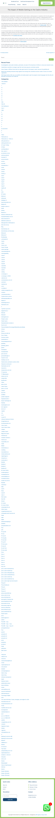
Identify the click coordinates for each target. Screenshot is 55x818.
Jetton (2, 382)
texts (2, 697)
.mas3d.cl (3, 83)
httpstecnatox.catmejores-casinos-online (10, 361)
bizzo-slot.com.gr (5, 224)
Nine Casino (4, 496)
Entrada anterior (4, 52)
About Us (24, 4)
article (2, 167)
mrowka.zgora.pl (4, 472)
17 (1, 97)
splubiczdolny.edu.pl (5, 683)
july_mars (3, 392)
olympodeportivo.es (5, 507)
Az (1, 190)
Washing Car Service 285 (6, 736)
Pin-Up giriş (3, 537)
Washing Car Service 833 (6, 738)
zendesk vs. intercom (6, 754)
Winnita (3, 744)
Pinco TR (3, 566)
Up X (2, 713)
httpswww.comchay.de (6, 364)
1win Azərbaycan (5, 106)
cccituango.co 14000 (6, 276)
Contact (19, 4)
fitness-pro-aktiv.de (5, 333)
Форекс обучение (5, 773)
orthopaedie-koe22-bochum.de (8, 513)
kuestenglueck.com (5, 404)
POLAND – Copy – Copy (6, 623)
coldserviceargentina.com (7, 290)
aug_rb (2, 183)
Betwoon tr (3, 212)
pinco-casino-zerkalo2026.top (7, 574)
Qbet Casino (4, 650)
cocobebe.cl (4, 288)
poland (2, 619)
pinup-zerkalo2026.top (6, 611)
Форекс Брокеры (5, 771)
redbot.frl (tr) (4, 656)
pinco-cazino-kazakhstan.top (7, 578)
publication (3, 648)
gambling (3, 343)
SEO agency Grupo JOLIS (41, 814)
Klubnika (3, 402)
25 (1, 120)
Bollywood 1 (3, 235)
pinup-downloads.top (5, 597)
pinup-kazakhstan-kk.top (6, 601)
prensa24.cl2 (4, 636)
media (2, 443)
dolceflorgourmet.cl (5, 302)
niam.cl (2, 494)
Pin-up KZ (3, 541)
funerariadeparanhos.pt (6, 341)
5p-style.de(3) (4, 128)
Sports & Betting (4, 685)
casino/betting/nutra (5, 251)
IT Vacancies (4, 372)
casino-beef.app (4, 249)
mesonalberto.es (5, 452)
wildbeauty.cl (4, 742)
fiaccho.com (4, 325)
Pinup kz (3, 587)
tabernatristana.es (5, 693)
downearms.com (5, 304)
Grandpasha (4, 349)
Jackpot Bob (4, 378)
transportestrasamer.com (6, 703)
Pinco (2, 552)
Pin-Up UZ (3, 546)
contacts (3, 292)
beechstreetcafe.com (6, 202)
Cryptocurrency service (6, 296)
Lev (2, 413)
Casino (2, 241)
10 (1, 87)
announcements (4, 159)
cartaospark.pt (4, 239)
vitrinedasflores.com (5, 732)
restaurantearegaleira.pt (6, 660)
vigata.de (3, 730)
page (2, 517)
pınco (2, 615)
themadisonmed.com (5, 701)
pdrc (2, 529)
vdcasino (3, 724)
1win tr (2, 108)
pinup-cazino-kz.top (5, 595)
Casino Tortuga (4, 247)
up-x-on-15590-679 (5, 717)
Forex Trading (4, 335)
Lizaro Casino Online (5, 427)
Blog (2, 226)
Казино (3, 760)
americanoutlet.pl (5, 155)
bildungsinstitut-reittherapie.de (8, 222)
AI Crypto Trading (5, 145)
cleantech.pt (4, 284)
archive (3, 161)
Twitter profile (43, 25)
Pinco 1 (2, 554)
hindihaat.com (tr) (5, 359)
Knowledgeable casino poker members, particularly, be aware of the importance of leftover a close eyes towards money (27, 65)
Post (2, 629)
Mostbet (3, 462)
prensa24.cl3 (4, 638)
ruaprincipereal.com (5, 664)
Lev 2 (2, 415)
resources (3, 658)
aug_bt (2, 181)
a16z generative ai (5, 140)
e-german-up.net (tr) (5, 308)
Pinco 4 (3, 560)
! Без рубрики (4, 81)
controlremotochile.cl (5, 294)
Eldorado (3, 312)
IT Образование (4, 374)
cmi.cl (2, 286)
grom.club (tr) (4, 353)
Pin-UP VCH (4, 548)
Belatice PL (3, 204)
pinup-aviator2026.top (6, 593)
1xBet (2, 110)
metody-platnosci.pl (5, 453)
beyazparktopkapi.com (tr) (7, 216)
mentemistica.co (5, 447)
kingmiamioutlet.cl (5, 398)
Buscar (2, 57)
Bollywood (3, 233)
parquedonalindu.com (6, 525)
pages (2, 519)
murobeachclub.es (5, 478)
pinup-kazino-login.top (6, 605)
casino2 (3, 257)
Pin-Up (2, 533)
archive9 (3, 163)
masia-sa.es (4, 439)
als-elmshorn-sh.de (5, 153)
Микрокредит (4, 763)
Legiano (3, 411)
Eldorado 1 (3, 314)
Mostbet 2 (3, 464)
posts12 (3, 632)
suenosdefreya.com (5, 689)
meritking (3, 449)
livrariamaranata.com (6, 423)
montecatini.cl (4, 460)
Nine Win (3, 499)
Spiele (2, 679)
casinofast (3, 265)
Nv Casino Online (5, 505)
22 (1, 116)
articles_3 (3, 173)
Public (2, 646)
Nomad (2, 501)
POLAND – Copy (4, 621)
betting (2, 210)
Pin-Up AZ (3, 535)
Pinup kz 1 (3, 589)
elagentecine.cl (4, 310)
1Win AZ (3, 104)
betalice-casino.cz (5, 206)
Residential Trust (15, 1)
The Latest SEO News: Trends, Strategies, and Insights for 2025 (15, 699)
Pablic (2, 515)
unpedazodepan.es (5, 711)
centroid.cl (3, 282)
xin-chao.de (3, 746)
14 (1, 93)
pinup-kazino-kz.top (5, 603)
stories (2, 687)
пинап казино (23, 41)
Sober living (3, 675)
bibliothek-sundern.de (6, 220)
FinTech (3, 329)
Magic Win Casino (5, 433)
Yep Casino (3, 748)
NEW (2, 486)
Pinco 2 (3, 556)
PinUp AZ (3, 582)
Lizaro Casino (4, 425)
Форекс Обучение (5, 775)
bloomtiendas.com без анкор (7, 230)
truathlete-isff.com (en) (6, 707)
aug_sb (2, 185)
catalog (3, 271)
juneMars (3, 394)
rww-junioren (4, 666)
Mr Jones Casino (5, 470)
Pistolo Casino (4, 613)
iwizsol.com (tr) (4, 376)
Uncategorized (4, 709)
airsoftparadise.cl (5, 149)
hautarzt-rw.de (4, 357)
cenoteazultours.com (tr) (6, 280)
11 (1, 89)
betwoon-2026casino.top (6, 214)
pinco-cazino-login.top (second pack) (9, 580)
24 (1, 118)
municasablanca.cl (5, 476)
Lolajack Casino (4, 431)
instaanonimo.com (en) (6, 370)
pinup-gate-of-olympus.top (7, 599)
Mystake (3, 482)
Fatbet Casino (4, 321)
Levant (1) (3, 417)
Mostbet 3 (3, 466)
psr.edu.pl (3, 644)
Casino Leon (4, 245)
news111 (3, 492)
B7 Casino (3, 194)
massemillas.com (5, 441)
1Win (2, 102)
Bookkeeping (4, 237)
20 (1, 114)
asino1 (2, 175)
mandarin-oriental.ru (5, 437)
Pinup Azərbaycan (5, 584)
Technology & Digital (5, 695)
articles (2, 171)
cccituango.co (4, 273)
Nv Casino (3, 503)
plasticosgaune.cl (5, 617)
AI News (3, 147)
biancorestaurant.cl (5, 218)
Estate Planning (11, 4)
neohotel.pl (3, 484)
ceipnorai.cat (4, 277)
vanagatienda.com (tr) (6, 722)
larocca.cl (3, 408)
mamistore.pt (4, 435)
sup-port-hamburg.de (6, 691)
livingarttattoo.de (5, 421)
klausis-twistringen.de (6, 400)
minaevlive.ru (4, 458)
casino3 (3, 259)
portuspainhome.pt (5, 627)
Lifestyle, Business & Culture (7, 419)
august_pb (3, 188)
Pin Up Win (3, 531)
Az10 (2, 192)
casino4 (3, 261)
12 (1, 91)
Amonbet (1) (4, 157)
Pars (2, 527)
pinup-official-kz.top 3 (6, 609)
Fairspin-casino (4, 318)
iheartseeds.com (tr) (5, 365)
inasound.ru (3, 368)
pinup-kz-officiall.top (5, 607)
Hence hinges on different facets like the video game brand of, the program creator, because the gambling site (25, 69)
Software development (6, 677)
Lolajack (3, 429)
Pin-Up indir (3, 539)
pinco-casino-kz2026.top (6, 570)
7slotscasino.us (4, 136)
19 (1, 100)
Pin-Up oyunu (4, 544)
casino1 (3, 255)
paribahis (3, 523)
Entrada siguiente (50, 52)
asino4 (2, 177)
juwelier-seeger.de (5, 396)
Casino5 (3, 263)
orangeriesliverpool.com (6, 511)
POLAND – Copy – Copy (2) (7, 625)
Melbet (2, 445)
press (2, 640)
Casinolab (3, 267)
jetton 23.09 (4, 384)
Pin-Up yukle (4, 550)
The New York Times (17, 35)
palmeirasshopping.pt (6, 521)
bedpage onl (4, 200)
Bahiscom (3, 196)
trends (2, 705)
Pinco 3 (3, 558)
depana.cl (3, 300)
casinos (3, 269)
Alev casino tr (4, 151)
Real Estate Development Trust (27, 1)
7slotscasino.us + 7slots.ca (7, 138)
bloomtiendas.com (5, 228)
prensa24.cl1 (4, 634)
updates (3, 720)
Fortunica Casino (5, 337)
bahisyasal (3, 198)
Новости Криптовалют (6, 765)
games (2, 347)
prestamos (3, 642)
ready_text (3, 654)
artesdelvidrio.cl (4, 165)
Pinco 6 (3, 564)
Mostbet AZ (3, 468)
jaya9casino (4, 380)
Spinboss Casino (4, 681)
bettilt (2, 208)
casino (2, 243)
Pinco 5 (3, 562)
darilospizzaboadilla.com (6, 298)
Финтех (3, 769)
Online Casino (4, 509)
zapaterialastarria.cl (5, 752)
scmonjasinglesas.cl (5, 670)
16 (1, 95)
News (2, 490)
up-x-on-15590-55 (5, 715)
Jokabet (3, 390)
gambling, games (5, 345)
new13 (2, 488)
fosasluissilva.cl (4, 339)
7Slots (2, 134)
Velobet (3, 728)
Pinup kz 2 (3, 591)
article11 (3, 169)
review (2, 662)
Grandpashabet (4, 351)
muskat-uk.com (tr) (5, 480)
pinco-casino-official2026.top (7, 572)
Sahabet (3, 668)
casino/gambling (4, 253)
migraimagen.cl (4, 456)
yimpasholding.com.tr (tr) (6, 750)
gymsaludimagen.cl (5, 355)
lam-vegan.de (4, 406)
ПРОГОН (3, 767)
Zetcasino (3, 756)
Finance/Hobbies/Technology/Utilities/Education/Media (13, 327)
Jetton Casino (4, 386)
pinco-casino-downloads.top (7, 568)
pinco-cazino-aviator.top (6, 576)
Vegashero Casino (5, 726)
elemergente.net (4, 316)
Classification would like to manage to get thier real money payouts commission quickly (20, 67)
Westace (3, 740)
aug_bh (2, 179)
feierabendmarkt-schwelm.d (7, 323)
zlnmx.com (3, 758)
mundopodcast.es (5, 474)
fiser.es (2, 331)
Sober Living (4, 672)
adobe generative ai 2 (6, 142)
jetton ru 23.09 (4, 388)
